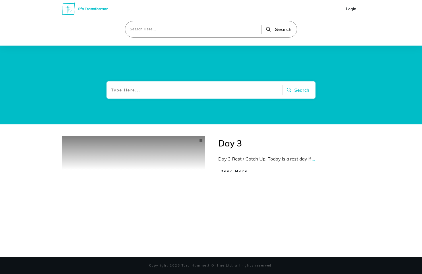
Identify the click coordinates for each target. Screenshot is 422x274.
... (313, 159)
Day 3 (230, 143)
